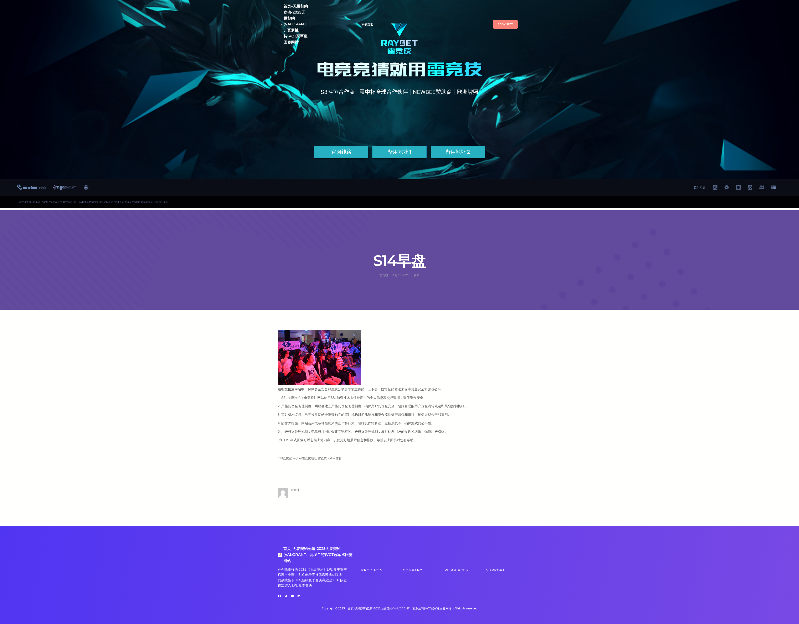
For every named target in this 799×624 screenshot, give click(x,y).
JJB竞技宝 (285, 458)
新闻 (416, 275)
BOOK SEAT (505, 24)
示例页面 (367, 24)
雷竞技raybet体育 (330, 458)
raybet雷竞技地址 (305, 458)
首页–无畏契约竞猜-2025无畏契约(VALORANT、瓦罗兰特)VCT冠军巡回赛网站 (296, 24)
